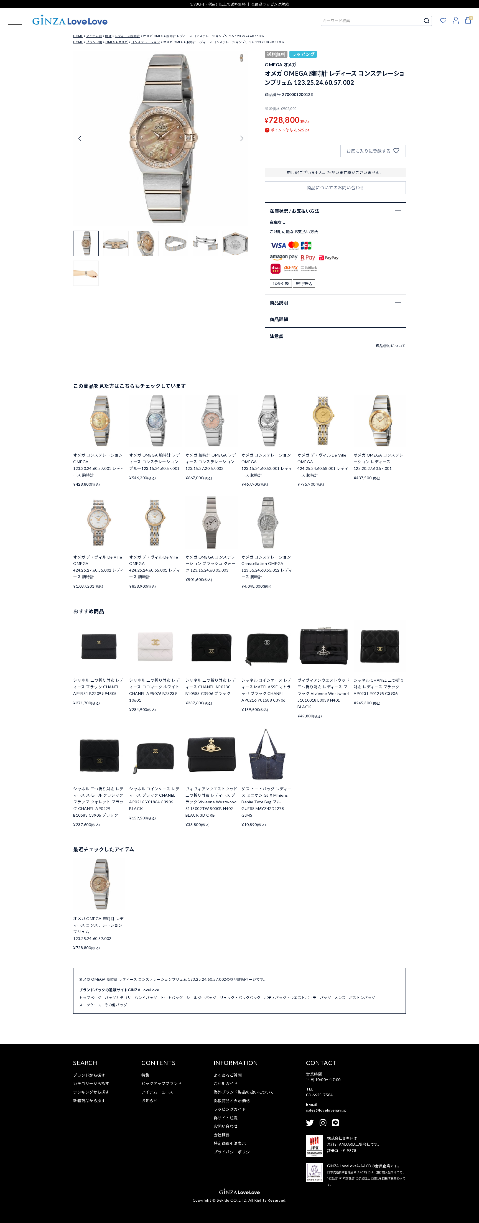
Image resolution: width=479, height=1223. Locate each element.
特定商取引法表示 (230, 1143)
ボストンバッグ (362, 997)
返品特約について (391, 345)
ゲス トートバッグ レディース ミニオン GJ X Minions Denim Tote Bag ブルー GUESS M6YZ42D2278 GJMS (266, 801)
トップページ (90, 997)
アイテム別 (94, 36)
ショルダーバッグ (201, 997)
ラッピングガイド (230, 1109)
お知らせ (149, 1100)
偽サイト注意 (226, 1117)
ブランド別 (94, 42)
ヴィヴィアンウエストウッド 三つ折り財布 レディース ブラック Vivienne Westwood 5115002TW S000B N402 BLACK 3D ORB (211, 801)
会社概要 (222, 1134)
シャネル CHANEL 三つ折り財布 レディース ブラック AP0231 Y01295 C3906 (379, 687)
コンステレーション (145, 42)
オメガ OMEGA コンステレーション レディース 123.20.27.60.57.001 (378, 462)
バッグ (325, 997)
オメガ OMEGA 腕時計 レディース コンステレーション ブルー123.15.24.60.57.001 (154, 462)
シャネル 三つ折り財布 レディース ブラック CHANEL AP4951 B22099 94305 (98, 687)
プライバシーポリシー (234, 1152)
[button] (241, 139)
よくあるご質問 (228, 1075)
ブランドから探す (89, 1075)
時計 (108, 36)
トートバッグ (171, 997)
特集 (145, 1075)
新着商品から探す (89, 1100)
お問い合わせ (226, 1126)
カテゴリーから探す (91, 1083)
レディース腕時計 (127, 36)
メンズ (340, 997)
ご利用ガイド (226, 1083)
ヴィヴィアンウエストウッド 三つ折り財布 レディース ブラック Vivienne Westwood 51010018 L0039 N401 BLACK (323, 693)
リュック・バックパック (240, 997)
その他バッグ (116, 1005)
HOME (78, 36)
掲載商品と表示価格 (232, 1100)
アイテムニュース (157, 1092)
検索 (427, 21)
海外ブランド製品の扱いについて (244, 1092)
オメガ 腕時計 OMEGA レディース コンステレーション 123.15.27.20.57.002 (210, 462)
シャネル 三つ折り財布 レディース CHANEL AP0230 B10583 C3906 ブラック (210, 687)
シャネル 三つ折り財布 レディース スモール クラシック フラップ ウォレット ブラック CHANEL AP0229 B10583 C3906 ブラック (98, 801)
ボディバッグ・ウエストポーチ (290, 997)
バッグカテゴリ (118, 997)
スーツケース (90, 1005)
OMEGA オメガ (116, 42)
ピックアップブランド (161, 1083)
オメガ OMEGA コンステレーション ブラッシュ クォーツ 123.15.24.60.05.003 (210, 564)
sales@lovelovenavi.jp (326, 1110)
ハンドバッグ (145, 997)
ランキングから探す (91, 1092)
